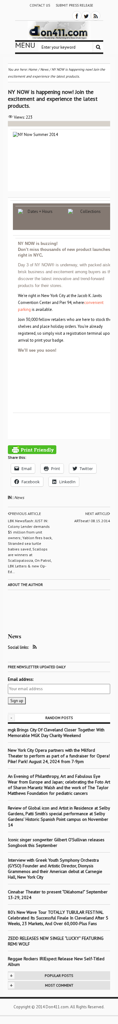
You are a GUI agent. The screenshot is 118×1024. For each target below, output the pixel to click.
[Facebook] (76, 15)
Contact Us (40, 5)
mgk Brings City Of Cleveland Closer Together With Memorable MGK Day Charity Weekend (56, 732)
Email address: (20, 679)
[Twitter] (86, 15)
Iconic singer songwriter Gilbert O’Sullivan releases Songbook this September (56, 842)
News (19, 497)
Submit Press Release (74, 5)
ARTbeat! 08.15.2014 (92, 520)
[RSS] (95, 15)
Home (32, 69)
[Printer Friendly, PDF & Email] (32, 449)
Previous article (25, 513)
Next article (96, 513)
